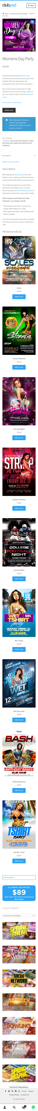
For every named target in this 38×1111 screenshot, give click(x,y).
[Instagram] (12, 1091)
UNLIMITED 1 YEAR (16, 125)
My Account (5, 1107)
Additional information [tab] (10, 162)
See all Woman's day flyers (11, 102)
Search (14, 1107)
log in (28, 125)
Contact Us (25, 1095)
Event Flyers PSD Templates (19, 13)
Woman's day (24, 76)
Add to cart (9, 110)
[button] (32, 21)
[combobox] (19, 915)
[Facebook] (5, 1091)
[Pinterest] (16, 1091)
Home (7, 13)
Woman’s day (19, 175)
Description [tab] (6, 156)
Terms (24, 1091)
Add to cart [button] (19, 297)
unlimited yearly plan (24, 190)
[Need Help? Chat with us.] (19, 1091)
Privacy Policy (14, 1095)
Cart (22, 1105)
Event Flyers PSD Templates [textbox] (18, 916)
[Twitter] (9, 1091)
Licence (30, 1091)
